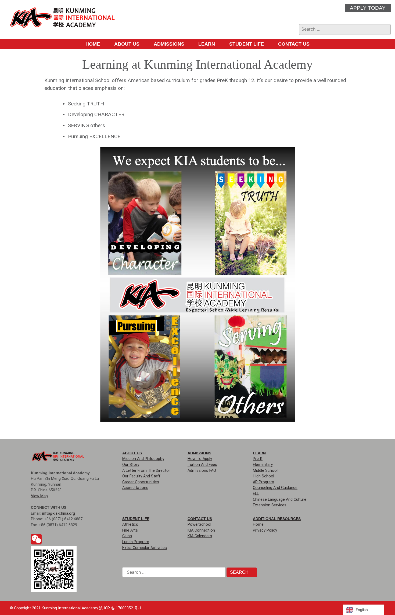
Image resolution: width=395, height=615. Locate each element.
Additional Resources (277, 519)
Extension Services (269, 505)
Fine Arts (130, 530)
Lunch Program (135, 542)
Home (92, 44)
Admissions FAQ (202, 470)
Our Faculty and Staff (141, 476)
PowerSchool (199, 524)
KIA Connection (201, 530)
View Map (39, 496)
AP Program (263, 482)
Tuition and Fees (202, 464)
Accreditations (135, 487)
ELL (256, 493)
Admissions (169, 44)
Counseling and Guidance (275, 487)
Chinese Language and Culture (279, 499)
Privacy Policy (265, 530)
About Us (126, 44)
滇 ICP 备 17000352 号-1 (120, 608)
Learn (206, 44)
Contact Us (294, 44)
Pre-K (258, 458)
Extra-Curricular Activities (144, 548)
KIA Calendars (200, 536)
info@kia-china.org (58, 513)
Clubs (127, 536)
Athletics (130, 524)
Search (240, 572)
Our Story (130, 464)
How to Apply (200, 458)
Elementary (263, 464)
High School (263, 476)
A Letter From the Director (146, 470)
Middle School (265, 470)
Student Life (246, 44)
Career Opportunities (140, 482)
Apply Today (368, 8)
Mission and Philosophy (143, 458)
